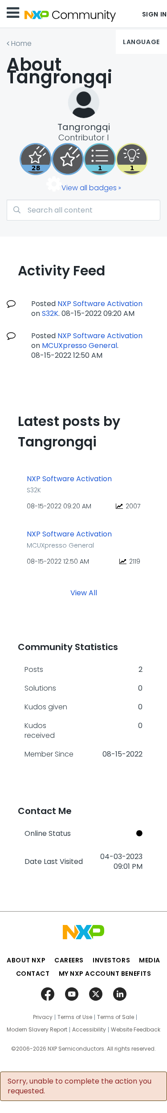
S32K (50, 313)
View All (83, 593)
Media (149, 960)
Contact (33, 973)
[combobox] (83, 210)
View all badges (89, 188)
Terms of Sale (115, 1017)
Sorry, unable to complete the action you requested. (79, 1086)
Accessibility (89, 1029)
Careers (69, 960)
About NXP (26, 960)
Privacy (43, 1017)
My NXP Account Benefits (105, 973)
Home (21, 43)
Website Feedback (135, 1029)
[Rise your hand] (100, 159)
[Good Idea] (132, 159)
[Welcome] (68, 159)
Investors (111, 960)
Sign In (154, 14)
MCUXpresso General (79, 345)
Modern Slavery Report (37, 1029)
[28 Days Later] (36, 159)
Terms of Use (74, 1017)
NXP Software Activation (100, 304)
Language (141, 41)
